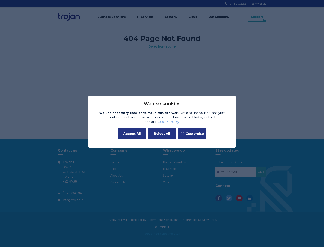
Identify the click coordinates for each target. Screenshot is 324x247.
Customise (195, 133)
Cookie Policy (168, 122)
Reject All (162, 133)
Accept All (132, 133)
